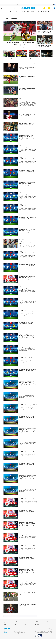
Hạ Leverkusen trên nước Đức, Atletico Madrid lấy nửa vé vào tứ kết (27, 605)
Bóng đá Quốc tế (21, 122)
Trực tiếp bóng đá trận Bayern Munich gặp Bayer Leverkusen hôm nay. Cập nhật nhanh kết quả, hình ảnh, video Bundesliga (27, 420)
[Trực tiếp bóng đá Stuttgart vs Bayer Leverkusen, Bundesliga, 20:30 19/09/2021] (11, 302)
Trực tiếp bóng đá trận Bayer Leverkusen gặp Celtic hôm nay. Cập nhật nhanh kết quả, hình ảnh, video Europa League (27, 150)
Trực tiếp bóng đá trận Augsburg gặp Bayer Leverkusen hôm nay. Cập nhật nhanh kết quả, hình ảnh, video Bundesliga (27, 337)
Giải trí (33, 11)
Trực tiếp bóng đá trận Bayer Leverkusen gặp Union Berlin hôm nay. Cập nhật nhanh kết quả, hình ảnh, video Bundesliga (27, 384)
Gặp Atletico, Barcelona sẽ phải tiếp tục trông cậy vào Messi (28, 608)
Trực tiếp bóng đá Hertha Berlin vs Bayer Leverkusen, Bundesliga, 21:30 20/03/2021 (26, 464)
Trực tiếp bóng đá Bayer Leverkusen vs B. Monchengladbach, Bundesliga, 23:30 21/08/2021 (27, 346)
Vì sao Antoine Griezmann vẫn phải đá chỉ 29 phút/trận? (27, 111)
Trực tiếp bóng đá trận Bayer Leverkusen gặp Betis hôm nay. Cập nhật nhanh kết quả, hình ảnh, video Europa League (27, 185)
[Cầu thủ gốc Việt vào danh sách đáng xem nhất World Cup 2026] (20, 31)
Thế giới (11, 11)
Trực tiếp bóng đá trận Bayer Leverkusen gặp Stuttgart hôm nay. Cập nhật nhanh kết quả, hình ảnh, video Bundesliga (27, 549)
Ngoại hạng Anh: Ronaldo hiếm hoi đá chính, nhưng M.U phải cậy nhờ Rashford (28, 68)
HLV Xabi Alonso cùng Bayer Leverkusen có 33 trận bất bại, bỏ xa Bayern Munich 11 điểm (46, 59)
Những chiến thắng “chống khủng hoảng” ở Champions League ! (27, 89)
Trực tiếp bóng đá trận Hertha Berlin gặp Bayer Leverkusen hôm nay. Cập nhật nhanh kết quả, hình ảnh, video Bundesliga (27, 174)
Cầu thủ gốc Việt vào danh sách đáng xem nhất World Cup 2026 (19, 44)
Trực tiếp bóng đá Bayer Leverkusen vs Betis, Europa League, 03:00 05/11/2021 (27, 183)
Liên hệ (23, 4)
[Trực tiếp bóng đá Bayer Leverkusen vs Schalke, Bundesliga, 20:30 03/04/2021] (11, 455)
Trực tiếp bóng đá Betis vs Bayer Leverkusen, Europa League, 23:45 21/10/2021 (27, 230)
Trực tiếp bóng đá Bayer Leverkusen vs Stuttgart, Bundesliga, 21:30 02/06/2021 (28, 546)
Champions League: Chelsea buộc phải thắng (27, 91)
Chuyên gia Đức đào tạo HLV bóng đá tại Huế (28, 592)
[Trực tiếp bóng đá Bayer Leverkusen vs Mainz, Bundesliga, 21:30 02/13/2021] (11, 537)
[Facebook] (52, 4)
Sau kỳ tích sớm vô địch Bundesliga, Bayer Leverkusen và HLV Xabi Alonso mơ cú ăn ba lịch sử (34, 59)
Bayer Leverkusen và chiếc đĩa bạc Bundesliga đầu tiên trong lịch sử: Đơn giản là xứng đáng (21, 59)
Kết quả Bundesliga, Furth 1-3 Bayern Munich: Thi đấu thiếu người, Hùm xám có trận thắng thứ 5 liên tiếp (28, 246)
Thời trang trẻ (50, 11)
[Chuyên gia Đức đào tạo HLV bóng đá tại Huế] (11, 596)
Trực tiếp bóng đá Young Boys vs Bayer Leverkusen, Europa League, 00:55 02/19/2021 (27, 523)
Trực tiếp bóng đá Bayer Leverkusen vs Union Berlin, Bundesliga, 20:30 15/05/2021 (27, 382)
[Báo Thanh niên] (7, 629)
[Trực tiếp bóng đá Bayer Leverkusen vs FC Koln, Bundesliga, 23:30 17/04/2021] (11, 431)
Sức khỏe (20, 11)
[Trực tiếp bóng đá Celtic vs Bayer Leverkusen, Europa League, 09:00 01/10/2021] (11, 279)
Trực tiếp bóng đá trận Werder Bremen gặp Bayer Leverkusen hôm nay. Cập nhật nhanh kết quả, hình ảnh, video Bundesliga (27, 396)
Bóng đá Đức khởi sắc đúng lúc (8, 58)
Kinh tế (14, 11)
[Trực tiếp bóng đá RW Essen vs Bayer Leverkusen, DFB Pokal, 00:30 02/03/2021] (11, 561)
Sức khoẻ (15, 622)
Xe (41, 11)
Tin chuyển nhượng (22, 75)
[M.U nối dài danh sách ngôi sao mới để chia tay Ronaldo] (11, 79)
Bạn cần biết (16, 4)
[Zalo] (54, 4)
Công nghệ (39, 11)
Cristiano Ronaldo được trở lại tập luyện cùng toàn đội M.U (28, 80)
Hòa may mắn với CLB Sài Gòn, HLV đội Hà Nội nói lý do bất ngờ (28, 127)
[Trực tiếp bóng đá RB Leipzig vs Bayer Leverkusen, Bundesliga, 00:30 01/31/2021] (11, 572)
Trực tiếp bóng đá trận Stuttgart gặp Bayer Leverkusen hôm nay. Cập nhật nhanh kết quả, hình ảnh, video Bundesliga (27, 302)
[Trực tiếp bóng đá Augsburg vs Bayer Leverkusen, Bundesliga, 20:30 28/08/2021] (11, 337)
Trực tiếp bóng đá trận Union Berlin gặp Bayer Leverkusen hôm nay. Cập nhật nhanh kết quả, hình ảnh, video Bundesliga (27, 361)
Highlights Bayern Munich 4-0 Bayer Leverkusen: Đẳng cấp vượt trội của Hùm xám (27, 101)
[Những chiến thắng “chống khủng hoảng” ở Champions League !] (11, 90)
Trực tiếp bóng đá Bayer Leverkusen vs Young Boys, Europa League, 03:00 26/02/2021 (27, 499)
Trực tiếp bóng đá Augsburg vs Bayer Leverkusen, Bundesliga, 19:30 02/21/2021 (26, 511)
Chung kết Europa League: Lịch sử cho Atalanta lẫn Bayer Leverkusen (45, 46)
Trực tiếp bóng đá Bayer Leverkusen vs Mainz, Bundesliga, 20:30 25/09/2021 (27, 289)
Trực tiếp (20, 145)
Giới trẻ (23, 11)
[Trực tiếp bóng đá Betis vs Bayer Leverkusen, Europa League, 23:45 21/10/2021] (11, 232)
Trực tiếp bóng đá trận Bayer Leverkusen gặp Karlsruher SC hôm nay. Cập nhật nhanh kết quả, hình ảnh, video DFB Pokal (27, 209)
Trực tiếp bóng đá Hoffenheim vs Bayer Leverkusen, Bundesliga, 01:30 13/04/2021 (26, 441)
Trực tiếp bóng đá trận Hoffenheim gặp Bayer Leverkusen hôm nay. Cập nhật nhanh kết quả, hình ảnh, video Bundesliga (28, 443)
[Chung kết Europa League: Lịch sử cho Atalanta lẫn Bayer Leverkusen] (44, 39)
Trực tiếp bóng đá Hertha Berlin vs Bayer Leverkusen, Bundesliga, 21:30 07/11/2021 (26, 171)
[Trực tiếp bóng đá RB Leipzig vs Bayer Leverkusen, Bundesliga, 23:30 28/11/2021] (11, 138)
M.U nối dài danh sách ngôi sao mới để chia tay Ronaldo (28, 77)
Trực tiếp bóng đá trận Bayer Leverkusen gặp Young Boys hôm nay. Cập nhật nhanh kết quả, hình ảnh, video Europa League (28, 502)
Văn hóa (31, 11)
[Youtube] (50, 4)
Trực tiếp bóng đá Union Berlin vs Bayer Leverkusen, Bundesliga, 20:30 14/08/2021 (26, 358)
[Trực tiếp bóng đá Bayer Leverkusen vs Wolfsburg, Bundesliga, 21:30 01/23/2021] (11, 584)
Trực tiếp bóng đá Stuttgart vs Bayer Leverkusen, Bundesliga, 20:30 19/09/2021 (28, 299)
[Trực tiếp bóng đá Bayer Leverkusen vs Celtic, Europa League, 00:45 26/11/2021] (11, 149)
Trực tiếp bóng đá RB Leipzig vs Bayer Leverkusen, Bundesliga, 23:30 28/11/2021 (26, 136)
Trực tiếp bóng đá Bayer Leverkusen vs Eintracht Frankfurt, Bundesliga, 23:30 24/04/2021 (28, 405)
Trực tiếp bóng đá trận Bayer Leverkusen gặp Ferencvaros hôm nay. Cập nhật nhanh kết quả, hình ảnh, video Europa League (27, 314)
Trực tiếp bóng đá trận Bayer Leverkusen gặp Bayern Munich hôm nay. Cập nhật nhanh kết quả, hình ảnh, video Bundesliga (27, 256)
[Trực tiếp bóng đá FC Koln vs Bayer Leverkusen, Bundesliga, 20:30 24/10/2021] (11, 220)
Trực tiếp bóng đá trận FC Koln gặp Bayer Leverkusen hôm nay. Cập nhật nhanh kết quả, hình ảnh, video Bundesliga (27, 221)
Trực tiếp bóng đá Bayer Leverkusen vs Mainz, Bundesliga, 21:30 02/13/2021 (27, 535)
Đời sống (17, 11)
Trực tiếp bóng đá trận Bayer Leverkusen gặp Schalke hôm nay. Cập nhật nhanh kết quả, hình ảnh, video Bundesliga (27, 455)
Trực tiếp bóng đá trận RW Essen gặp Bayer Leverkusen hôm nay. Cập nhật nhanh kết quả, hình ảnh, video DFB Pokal (27, 561)
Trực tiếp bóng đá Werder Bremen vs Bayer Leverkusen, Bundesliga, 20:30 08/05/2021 (26, 393)
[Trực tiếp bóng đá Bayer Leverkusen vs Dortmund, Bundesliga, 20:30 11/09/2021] (11, 326)
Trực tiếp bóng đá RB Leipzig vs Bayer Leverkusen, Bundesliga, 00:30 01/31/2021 (26, 570)
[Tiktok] (53, 4)
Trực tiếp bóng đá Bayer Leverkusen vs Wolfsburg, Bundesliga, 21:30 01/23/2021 (26, 582)
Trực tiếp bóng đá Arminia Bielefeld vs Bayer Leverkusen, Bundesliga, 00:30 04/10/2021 (27, 265)
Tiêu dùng (46, 11)
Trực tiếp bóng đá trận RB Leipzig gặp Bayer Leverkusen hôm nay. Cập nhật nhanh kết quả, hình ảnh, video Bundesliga (27, 138)
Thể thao (36, 11)
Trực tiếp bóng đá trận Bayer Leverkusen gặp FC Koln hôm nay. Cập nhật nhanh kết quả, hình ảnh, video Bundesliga (27, 431)
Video (43, 11)
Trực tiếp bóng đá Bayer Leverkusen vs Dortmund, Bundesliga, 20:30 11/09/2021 (26, 323)
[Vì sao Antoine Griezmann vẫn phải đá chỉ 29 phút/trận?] (11, 114)
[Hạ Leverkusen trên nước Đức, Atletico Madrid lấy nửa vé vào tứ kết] (11, 608)
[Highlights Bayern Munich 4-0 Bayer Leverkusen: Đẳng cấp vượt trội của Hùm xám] (11, 102)
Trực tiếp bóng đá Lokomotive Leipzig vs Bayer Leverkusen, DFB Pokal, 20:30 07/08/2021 (27, 370)
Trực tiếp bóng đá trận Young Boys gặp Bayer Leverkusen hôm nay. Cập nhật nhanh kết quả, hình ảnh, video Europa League (28, 525)
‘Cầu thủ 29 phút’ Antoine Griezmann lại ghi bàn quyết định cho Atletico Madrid (27, 115)
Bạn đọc (47, 621)
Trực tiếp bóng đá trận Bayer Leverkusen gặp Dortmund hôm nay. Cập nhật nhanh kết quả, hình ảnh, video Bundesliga (27, 326)
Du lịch (28, 11)
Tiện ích (20, 4)
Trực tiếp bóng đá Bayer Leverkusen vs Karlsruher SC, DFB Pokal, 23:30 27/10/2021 (26, 206)
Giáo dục (25, 11)
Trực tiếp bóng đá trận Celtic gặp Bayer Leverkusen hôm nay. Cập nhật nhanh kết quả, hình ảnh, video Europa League (27, 279)
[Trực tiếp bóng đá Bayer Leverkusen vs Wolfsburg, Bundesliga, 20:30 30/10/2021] (11, 196)
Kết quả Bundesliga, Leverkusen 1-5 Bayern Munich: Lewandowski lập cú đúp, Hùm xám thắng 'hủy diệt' (27, 242)
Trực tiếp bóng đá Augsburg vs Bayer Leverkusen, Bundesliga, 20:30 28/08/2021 (26, 335)
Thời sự (9, 11)
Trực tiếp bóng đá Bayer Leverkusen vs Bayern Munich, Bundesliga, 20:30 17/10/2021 (27, 253)
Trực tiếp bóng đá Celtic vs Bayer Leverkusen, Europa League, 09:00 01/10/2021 (27, 277)
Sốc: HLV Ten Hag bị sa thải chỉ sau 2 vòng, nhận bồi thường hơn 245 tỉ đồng (45, 32)
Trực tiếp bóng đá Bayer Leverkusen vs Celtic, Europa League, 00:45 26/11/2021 (27, 148)
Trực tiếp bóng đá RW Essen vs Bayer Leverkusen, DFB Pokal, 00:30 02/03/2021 (26, 558)
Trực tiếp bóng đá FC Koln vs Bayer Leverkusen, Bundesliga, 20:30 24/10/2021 (27, 218)
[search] (8, 8)
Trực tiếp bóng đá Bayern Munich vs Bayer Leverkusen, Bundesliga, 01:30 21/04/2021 (26, 417)
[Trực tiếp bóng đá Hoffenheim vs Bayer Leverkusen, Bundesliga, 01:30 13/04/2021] (11, 443)
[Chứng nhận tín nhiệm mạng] (38, 635)
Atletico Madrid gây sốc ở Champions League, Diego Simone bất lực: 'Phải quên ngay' (27, 124)
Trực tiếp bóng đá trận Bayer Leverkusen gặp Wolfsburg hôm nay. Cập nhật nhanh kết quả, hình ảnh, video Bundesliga (27, 197)
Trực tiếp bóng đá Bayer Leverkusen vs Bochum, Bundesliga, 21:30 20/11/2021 (27, 159)
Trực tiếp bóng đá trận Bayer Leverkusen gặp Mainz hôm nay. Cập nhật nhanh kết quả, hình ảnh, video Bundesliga (27, 291)
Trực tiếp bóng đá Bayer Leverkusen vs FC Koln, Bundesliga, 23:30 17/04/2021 (27, 429)
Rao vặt (47, 622)
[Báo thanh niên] (28, 8)
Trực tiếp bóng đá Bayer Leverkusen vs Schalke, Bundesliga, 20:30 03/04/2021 (27, 452)
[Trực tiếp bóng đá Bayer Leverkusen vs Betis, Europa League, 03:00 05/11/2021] (11, 185)
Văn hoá (25, 622)
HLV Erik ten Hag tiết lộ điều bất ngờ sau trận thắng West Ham (27, 64)
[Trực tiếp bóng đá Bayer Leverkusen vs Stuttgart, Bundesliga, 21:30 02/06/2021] (11, 549)
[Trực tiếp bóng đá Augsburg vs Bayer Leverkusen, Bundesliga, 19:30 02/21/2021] (11, 514)
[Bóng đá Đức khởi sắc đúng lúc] (9, 53)
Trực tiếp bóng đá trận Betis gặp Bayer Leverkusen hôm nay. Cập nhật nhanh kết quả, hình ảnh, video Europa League (27, 232)
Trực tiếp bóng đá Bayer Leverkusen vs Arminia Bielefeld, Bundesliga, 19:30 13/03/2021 (27, 476)
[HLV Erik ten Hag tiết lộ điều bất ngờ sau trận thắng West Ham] (11, 67)
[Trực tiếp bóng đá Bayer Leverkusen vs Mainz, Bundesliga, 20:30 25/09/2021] (11, 290)
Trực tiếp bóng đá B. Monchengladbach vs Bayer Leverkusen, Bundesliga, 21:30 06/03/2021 (27, 488)
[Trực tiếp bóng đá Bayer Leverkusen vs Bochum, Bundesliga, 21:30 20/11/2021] (11, 161)
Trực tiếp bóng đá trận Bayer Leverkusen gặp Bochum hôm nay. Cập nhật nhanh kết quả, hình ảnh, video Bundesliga (27, 162)
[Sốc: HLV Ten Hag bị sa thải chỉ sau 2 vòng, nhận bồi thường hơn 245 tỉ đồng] (44, 25)
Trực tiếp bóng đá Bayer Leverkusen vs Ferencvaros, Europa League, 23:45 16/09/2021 (27, 311)
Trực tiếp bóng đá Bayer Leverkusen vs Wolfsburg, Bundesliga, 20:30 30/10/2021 (26, 195)
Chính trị (6, 11)
